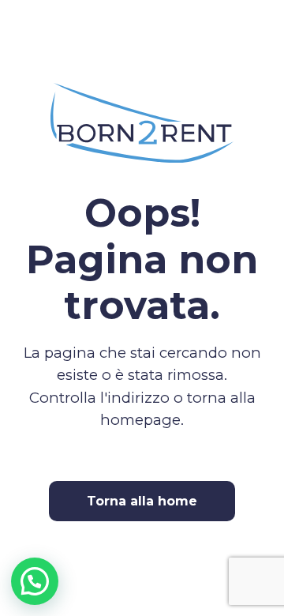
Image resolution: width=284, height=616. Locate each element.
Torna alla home (142, 501)
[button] (34, 581)
